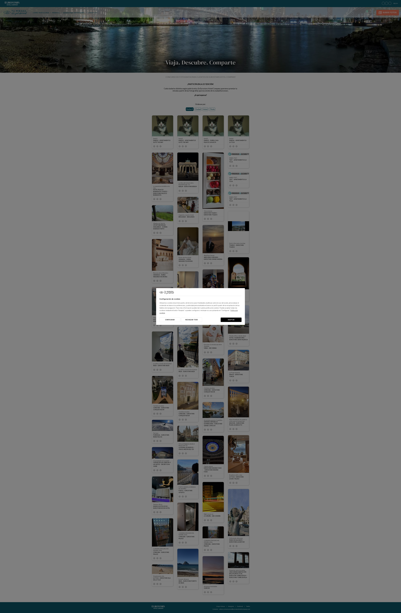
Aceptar (231, 320)
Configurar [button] (170, 320)
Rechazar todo (191, 320)
